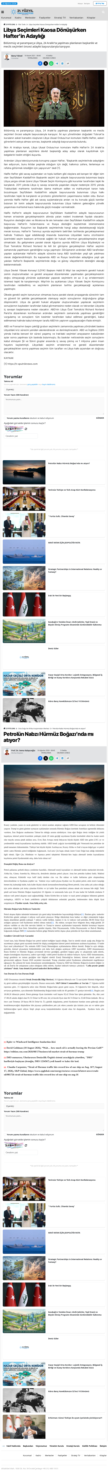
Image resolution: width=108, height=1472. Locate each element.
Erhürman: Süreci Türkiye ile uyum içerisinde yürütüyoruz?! (75, 1418)
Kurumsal (6, 18)
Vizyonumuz (41, 1446)
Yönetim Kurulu (57, 1446)
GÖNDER (100, 418)
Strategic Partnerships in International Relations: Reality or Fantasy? (75, 570)
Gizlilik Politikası (89, 1446)
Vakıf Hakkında (13, 1446)
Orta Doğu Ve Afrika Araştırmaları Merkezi (33, 728)
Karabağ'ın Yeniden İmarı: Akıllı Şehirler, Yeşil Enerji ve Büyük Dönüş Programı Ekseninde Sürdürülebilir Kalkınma (74, 623)
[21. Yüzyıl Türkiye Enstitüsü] (3, 1445)
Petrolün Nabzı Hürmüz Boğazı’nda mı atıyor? (69, 463)
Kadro (18, 18)
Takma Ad (8, 381)
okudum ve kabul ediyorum (30, 418)
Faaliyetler (45, 18)
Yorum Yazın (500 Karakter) (16, 395)
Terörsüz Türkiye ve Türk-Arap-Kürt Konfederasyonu (71, 490)
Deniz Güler (53, 648)
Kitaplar (91, 18)
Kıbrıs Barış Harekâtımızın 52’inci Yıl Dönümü (68, 701)
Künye (80, 3)
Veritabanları (76, 18)
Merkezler (30, 18)
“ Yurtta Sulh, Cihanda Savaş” (61, 516)
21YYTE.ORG (11, 24)
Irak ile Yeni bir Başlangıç (59, 595)
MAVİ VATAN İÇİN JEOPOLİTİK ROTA (64, 542)
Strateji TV (60, 18)
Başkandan (28, 1446)
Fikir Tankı (22, 24)
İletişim (87, 3)
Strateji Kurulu (73, 1446)
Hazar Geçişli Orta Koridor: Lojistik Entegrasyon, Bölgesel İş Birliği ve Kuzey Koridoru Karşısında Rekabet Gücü (75, 676)
